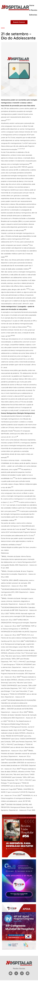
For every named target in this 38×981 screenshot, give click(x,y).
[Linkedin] (27, 973)
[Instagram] (22, 973)
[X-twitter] (16, 973)
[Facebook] (10, 973)
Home (31, 5)
